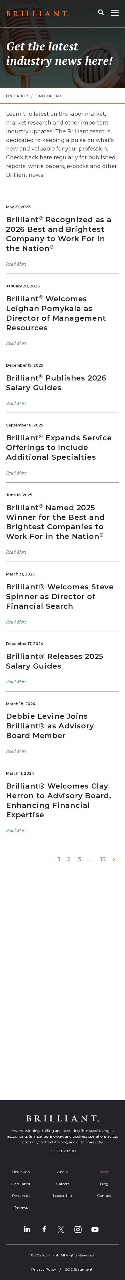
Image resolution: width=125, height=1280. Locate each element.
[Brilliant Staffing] (37, 13)
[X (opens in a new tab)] (61, 1229)
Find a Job (17, 96)
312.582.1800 (64, 1151)
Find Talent (48, 96)
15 (103, 859)
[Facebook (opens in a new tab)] (44, 1229)
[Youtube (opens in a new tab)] (95, 1229)
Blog (104, 1183)
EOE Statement (79, 1269)
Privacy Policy (43, 1269)
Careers (62, 1183)
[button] (104, 14)
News (104, 1171)
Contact (104, 1195)
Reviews (21, 1207)
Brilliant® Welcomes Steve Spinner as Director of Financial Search (60, 596)
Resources (20, 1195)
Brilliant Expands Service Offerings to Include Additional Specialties (59, 447)
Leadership (62, 1195)
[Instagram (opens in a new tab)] (78, 1229)
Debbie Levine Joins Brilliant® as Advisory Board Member (50, 726)
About (62, 1171)
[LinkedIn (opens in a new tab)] (27, 1229)
